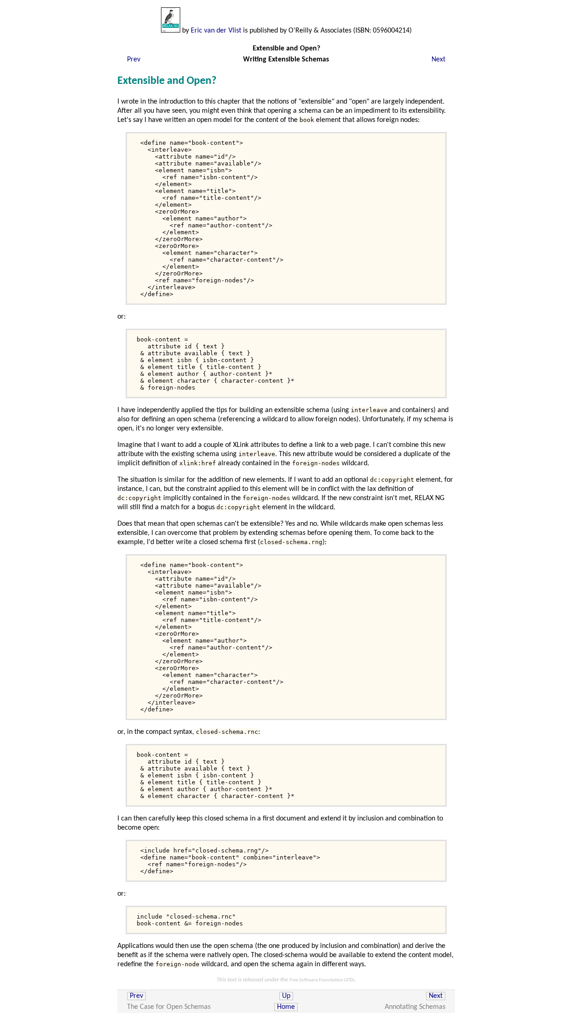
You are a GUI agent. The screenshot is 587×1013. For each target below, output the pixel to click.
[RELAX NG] (170, 30)
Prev (133, 59)
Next (438, 59)
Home (286, 1007)
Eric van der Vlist (216, 30)
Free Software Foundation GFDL (322, 980)
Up (286, 996)
